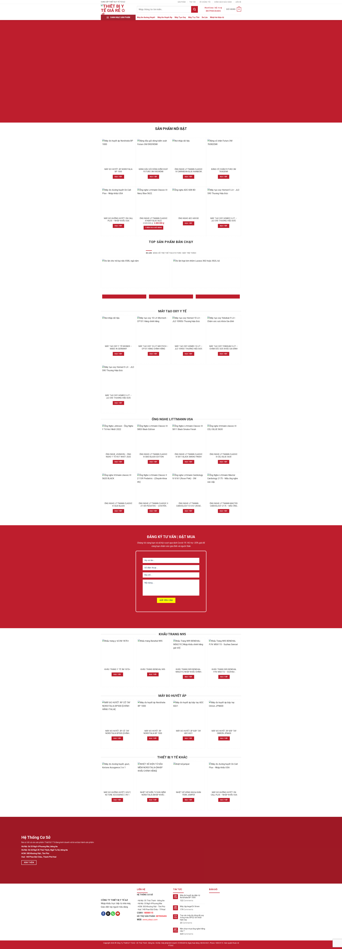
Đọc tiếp (118, 177)
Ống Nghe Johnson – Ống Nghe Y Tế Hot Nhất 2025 (118, 455)
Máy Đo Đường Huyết (146, 17)
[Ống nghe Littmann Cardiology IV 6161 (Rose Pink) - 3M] (188, 487)
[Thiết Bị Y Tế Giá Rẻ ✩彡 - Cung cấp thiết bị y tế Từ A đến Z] (113, 9)
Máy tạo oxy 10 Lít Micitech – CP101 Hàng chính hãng (153, 347)
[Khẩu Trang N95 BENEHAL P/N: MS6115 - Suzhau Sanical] (224, 653)
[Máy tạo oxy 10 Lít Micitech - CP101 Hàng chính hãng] (153, 330)
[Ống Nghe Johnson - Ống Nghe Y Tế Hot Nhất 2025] (118, 438)
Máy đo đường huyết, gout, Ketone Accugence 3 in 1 (117, 793)
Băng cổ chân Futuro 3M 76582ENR (223, 170)
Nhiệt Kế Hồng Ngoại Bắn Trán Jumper (188, 793)
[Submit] (194, 9)
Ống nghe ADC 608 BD (188, 218)
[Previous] (101, 274)
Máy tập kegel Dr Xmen (190, 906)
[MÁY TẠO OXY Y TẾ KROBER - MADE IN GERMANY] (118, 330)
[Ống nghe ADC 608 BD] (188, 202)
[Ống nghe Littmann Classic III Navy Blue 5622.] (153, 202)
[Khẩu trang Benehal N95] (153, 653)
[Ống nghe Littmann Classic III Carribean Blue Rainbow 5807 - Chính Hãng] (188, 152)
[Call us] (113, 913)
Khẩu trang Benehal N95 (153, 669)
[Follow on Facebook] (103, 913)
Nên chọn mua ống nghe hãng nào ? (192, 930)
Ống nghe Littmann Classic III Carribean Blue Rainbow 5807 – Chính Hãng (188, 170)
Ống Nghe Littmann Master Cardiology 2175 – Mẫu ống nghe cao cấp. (224, 504)
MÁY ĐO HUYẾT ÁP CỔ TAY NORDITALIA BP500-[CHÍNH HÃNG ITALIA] (117, 732)
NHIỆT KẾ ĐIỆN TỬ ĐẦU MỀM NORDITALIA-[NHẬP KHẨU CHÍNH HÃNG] (153, 793)
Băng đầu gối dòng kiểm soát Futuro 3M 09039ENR (153, 170)
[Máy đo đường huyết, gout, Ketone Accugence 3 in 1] (117, 776)
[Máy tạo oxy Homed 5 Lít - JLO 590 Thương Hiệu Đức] (223, 202)
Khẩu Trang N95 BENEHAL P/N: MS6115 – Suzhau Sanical (224, 670)
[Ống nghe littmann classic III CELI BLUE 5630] (223, 438)
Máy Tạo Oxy (180, 17)
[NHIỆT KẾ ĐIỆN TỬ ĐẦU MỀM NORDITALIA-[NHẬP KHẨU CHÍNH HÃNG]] (153, 776)
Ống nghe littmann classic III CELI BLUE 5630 (223, 455)
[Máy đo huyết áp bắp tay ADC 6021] (188, 714)
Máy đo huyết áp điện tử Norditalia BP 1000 (190, 896)
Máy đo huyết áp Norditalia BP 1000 (118, 170)
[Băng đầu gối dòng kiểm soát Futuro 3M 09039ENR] (153, 152)
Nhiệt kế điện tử (217, 17)
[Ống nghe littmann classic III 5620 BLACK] (118, 487)
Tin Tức (192, 2)
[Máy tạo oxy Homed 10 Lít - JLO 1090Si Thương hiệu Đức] (188, 330)
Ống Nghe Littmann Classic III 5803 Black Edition (153, 455)
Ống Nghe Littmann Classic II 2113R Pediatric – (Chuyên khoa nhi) (153, 504)
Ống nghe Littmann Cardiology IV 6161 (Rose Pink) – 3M (188, 504)
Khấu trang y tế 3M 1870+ (117, 669)
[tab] (149, 253)
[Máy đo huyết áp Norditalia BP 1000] (118, 152)
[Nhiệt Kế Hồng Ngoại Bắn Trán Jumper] (188, 776)
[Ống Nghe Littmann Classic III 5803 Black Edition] (153, 438)
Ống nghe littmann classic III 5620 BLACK (118, 504)
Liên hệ (238, 2)
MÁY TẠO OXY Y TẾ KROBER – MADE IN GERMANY (118, 347)
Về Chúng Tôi (204, 2)
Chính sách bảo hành (223, 2)
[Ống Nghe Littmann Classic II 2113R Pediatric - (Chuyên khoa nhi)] (153, 487)
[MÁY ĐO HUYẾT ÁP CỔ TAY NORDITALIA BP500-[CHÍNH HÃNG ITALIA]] (117, 714)
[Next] (240, 274)
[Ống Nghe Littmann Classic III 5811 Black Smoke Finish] (188, 438)
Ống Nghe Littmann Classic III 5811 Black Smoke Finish (188, 455)
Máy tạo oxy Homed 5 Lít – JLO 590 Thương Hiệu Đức (223, 219)
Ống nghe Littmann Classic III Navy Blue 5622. (153, 219)
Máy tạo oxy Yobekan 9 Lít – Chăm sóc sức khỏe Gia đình (223, 347)
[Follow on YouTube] (118, 913)
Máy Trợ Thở (193, 17)
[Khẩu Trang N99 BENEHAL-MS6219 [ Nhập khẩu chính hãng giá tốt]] (188, 653)
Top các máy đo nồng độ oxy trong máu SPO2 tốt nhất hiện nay (192, 917)
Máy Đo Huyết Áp (165, 17)
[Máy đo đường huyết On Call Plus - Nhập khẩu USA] (118, 202)
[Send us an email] (108, 913)
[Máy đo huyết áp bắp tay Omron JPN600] (224, 714)
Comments (186, 900)
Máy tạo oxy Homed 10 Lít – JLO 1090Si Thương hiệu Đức (188, 347)
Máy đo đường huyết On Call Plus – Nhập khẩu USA (118, 219)
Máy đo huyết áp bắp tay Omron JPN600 (224, 732)
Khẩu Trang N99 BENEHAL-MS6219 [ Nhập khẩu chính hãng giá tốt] (188, 670)
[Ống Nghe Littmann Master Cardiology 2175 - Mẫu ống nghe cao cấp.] (223, 487)
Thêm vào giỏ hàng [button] (153, 227)
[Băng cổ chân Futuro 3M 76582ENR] (223, 152)
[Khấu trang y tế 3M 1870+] (117, 653)
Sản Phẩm (182, 2)
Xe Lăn (205, 17)
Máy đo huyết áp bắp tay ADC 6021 (188, 732)
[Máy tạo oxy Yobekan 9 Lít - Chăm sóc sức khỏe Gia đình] (223, 330)
